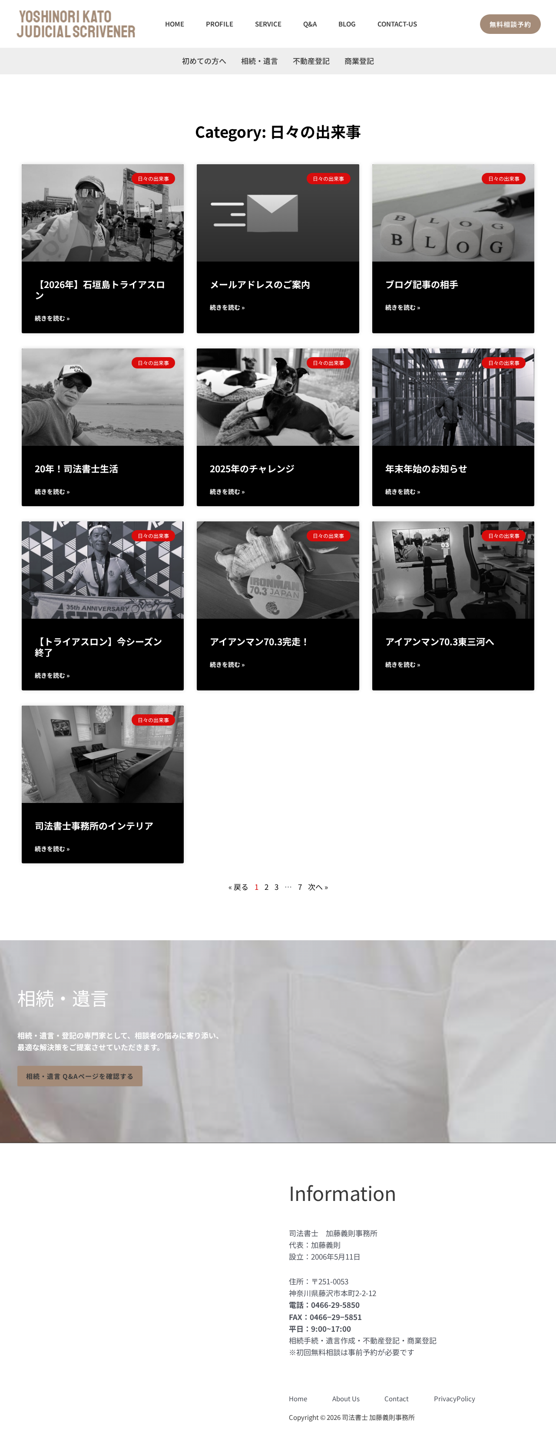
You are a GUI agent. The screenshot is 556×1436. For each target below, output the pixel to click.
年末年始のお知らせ (426, 468)
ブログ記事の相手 (421, 284)
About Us (346, 1398)
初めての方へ (204, 60)
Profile (219, 23)
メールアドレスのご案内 (260, 284)
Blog (347, 23)
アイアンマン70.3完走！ (260, 641)
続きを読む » (52, 318)
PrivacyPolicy (454, 1398)
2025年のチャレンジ (252, 468)
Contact (396, 1398)
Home (174, 23)
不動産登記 (311, 60)
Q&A (310, 23)
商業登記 (359, 60)
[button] (510, 24)
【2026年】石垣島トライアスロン (100, 290)
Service (268, 23)
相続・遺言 (259, 60)
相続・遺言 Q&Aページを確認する (80, 1076)
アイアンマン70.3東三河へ (439, 641)
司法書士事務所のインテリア (94, 825)
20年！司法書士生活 (76, 468)
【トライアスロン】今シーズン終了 (98, 647)
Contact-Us (397, 23)
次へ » (318, 886)
